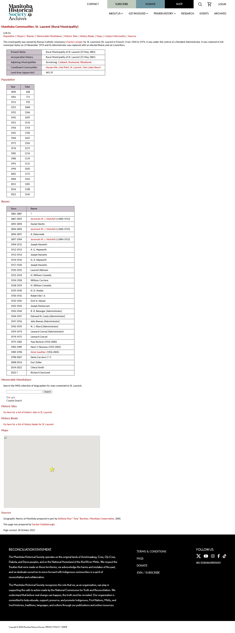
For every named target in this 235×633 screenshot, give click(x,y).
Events (204, 13)
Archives (220, 13)
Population (8, 36)
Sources (132, 36)
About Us (115, 13)
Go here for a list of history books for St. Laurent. (28, 424)
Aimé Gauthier (38, 352)
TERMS (64, 627)
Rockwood (73, 62)
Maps (99, 36)
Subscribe (121, 4)
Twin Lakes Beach (92, 67)
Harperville (52, 67)
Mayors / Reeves (25, 36)
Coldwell (62, 62)
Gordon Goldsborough (43, 524)
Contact (93, 4)
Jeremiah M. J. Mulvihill (43, 219)
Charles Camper (74, 42)
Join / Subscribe (148, 572)
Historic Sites (71, 36)
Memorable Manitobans (49, 36)
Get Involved (137, 13)
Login (222, 4)
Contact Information (115, 36)
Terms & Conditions (151, 551)
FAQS (140, 558)
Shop (179, 4)
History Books (87, 36)
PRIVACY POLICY (52, 627)
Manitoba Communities (17, 27)
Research (187, 13)
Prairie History (163, 13)
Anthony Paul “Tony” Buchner (73, 519)
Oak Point (64, 67)
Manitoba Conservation (102, 519)
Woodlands (86, 62)
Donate (150, 4)
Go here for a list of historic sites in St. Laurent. (27, 412)
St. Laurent (75, 67)
